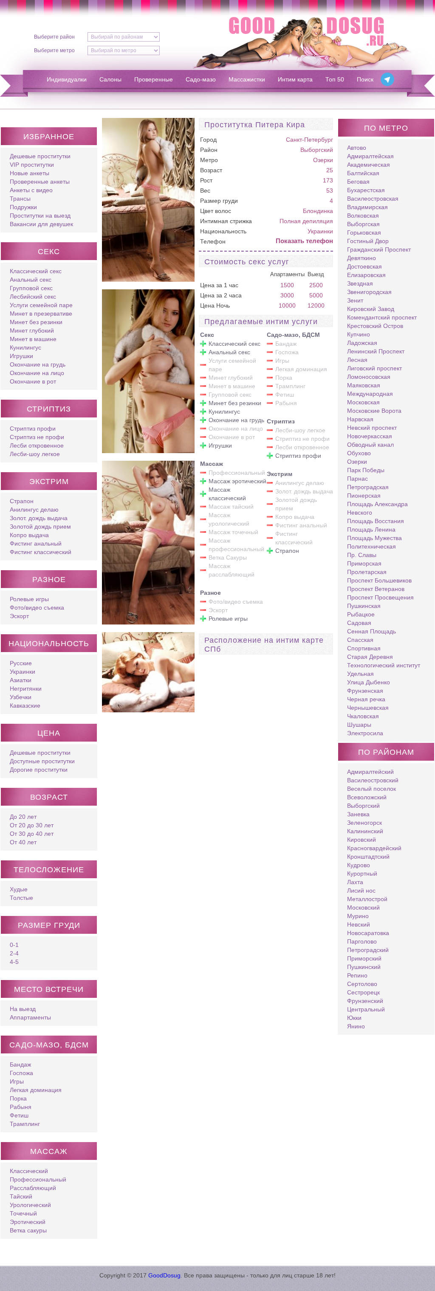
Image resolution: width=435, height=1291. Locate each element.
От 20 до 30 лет (32, 825)
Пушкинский (364, 966)
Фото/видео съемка (37, 607)
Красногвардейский (374, 848)
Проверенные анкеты (40, 181)
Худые (19, 889)
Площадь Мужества (374, 538)
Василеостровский (372, 780)
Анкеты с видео (31, 190)
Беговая (358, 181)
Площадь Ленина (371, 529)
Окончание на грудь (37, 364)
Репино (357, 975)
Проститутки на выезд (40, 215)
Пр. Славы (361, 555)
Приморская (364, 563)
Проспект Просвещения (380, 597)
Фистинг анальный (36, 543)
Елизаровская (366, 275)
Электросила (365, 733)
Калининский (365, 831)
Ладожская (362, 342)
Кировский (361, 839)
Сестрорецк (363, 992)
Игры (17, 1081)
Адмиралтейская (370, 156)
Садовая (359, 622)
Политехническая (371, 546)
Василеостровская (372, 198)
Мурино (358, 916)
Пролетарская (367, 571)
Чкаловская (363, 716)
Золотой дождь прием (40, 526)
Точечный (23, 1213)
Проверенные (153, 79)
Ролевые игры (29, 599)
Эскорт (19, 616)
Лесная (357, 359)
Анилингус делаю (34, 509)
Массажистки (247, 79)
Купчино (358, 334)
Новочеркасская (369, 436)
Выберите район (54, 37)
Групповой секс (31, 288)
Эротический (27, 1221)
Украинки (22, 671)
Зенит (355, 300)
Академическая (368, 164)
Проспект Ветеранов (375, 588)
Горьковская (364, 232)
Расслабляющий (33, 1188)
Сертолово (362, 983)
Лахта (355, 882)
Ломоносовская (368, 376)
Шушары (359, 724)
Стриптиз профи (33, 428)
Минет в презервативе (41, 313)
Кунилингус (25, 347)
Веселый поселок (371, 788)
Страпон (22, 501)
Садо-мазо (201, 79)
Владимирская (367, 207)
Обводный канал (370, 444)
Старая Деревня (370, 656)
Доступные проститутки (42, 761)
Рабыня (20, 1106)
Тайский (21, 1196)
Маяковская (363, 385)
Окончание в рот (33, 381)
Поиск (365, 79)
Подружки (23, 207)
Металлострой (367, 899)
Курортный (362, 873)
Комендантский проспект (382, 317)
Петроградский (368, 950)
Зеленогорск (364, 822)
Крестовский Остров (375, 325)
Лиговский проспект (374, 368)
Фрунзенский (365, 1000)
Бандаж (20, 1064)
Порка (18, 1098)
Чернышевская (368, 707)
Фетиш (19, 1115)
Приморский (364, 958)
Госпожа (21, 1073)
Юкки (354, 1017)
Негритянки (26, 688)
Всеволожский (367, 797)
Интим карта (295, 79)
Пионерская (364, 495)
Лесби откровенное (37, 445)
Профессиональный (38, 1179)
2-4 (14, 953)
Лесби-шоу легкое (35, 454)
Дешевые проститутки (40, 156)
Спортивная (364, 648)
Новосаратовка (368, 933)
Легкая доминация (36, 1090)
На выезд (23, 1008)
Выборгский (316, 149)
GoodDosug (164, 1275)
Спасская (360, 639)
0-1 (14, 944)
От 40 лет (23, 842)
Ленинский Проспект (375, 351)
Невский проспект (372, 427)
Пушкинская (364, 605)
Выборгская (363, 224)
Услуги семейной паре (41, 305)
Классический (29, 1171)
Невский (358, 924)
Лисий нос (361, 890)
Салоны (110, 79)
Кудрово (358, 865)
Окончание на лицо (37, 373)
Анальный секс (30, 279)
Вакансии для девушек (41, 224)
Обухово (359, 453)
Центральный (366, 1009)
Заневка (358, 814)
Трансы (20, 198)
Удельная (360, 673)
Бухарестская (366, 190)
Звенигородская (369, 291)
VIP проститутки (32, 164)
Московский (363, 907)
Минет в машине (33, 339)
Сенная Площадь (371, 631)
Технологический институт (383, 665)
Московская (363, 402)
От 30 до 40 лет (32, 833)
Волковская (363, 215)
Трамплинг (25, 1123)
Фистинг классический (40, 552)
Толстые (21, 897)
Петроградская (368, 487)
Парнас (357, 478)
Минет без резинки (36, 322)
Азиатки (20, 680)
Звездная (360, 283)
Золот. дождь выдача (39, 518)
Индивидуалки (67, 79)
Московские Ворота (374, 410)
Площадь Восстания (375, 521)
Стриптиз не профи (37, 437)
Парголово (362, 941)
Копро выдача (29, 535)
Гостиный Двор (368, 241)
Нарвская (360, 419)
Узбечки (20, 697)
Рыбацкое (361, 614)
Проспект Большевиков (379, 580)
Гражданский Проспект (379, 249)
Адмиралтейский (370, 771)
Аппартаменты (30, 1017)
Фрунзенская (365, 690)
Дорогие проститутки (39, 769)
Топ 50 (334, 79)
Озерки (323, 160)
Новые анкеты (29, 173)
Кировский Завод (370, 308)
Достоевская (364, 266)
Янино (356, 1026)
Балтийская (363, 173)
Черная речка (366, 699)
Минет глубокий (32, 330)
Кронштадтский (368, 856)
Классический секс (36, 271)
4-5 (14, 961)
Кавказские (25, 705)
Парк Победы (365, 470)
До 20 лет (23, 816)
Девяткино (361, 258)
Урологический (30, 1204)
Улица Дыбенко (368, 682)
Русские (21, 663)
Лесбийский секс (33, 296)
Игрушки (21, 356)
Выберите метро (54, 50)
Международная (370, 393)
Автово (356, 147)
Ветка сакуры (28, 1230)
